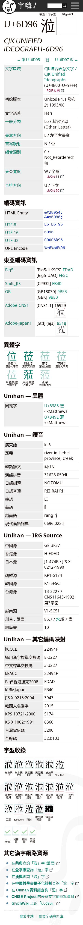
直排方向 (13, 185)
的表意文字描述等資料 (43, 897)
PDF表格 (53, 90)
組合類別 (13, 152)
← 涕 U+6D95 (28, 60)
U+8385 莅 (54, 405)
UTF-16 (11, 232)
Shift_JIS (13, 283)
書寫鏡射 (13, 143)
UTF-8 (10, 224)
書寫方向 (13, 135)
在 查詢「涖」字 (37, 890)
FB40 (56, 283)
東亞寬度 (13, 171)
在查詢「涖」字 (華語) (33, 863)
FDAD (68, 270)
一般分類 (13, 121)
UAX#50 (53, 190)
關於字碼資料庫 (51, 916)
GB (8, 291)
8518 (61, 323)
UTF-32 (11, 240)
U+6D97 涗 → (66, 60)
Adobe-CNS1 (17, 305)
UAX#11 (53, 176)
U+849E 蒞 (54, 417)
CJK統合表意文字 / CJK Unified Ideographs (60, 74)
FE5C (63, 275)
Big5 (9, 270)
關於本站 (27, 916)
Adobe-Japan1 (18, 323)
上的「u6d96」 (33, 903)
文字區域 (13, 68)
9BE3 (62, 291)
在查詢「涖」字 (30, 870)
